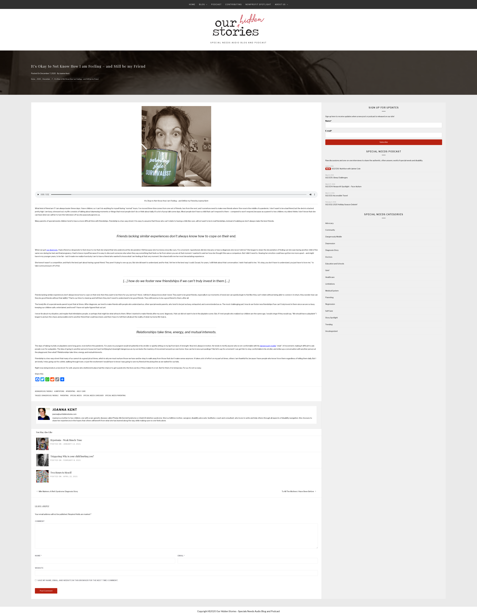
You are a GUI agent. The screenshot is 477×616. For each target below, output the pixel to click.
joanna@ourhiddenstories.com (64, 414)
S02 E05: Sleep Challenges (336, 178)
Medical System (332, 291)
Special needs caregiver (93, 395)
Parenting (71, 391)
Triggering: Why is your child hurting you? (72, 456)
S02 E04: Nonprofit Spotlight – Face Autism (343, 186)
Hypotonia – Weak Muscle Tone (66, 440)
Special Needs (76, 395)
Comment (40, 521)
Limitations (59, 391)
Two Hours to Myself (60, 472)
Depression (330, 243)
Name (38, 556)
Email (181, 556)
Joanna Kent (65, 73)
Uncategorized (331, 331)
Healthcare (330, 277)
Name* (328, 121)
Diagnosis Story (331, 250)
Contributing (233, 4)
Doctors (328, 257)
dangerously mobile (268, 346)
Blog (202, 4)
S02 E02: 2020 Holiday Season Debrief (341, 204)
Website (39, 568)
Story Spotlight (331, 318)
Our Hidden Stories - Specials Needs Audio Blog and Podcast (248, 611)
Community (330, 230)
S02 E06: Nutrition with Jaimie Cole (346, 169)
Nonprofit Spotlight (258, 4)
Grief (327, 270)
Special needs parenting (115, 395)
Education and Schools (334, 264)
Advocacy (329, 223)
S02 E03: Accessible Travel (336, 196)
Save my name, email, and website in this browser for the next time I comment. (78, 580)
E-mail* (328, 131)
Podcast (216, 4)
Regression (330, 304)
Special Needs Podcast (383, 151)
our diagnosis (52, 250)
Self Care (82, 391)
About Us (280, 4)
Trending (329, 324)
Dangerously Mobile (44, 391)
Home (192, 4)
